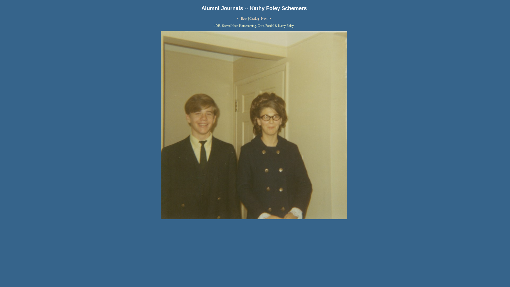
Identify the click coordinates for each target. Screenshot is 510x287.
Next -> (266, 18)
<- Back (242, 18)
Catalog (254, 18)
